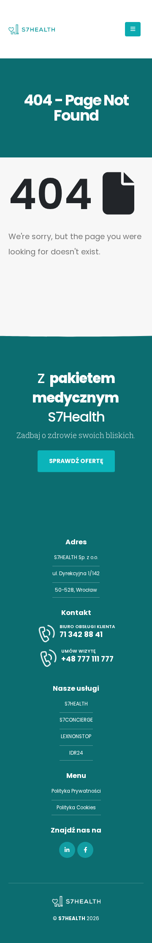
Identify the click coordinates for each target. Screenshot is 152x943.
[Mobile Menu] (133, 29)
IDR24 (76, 753)
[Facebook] (85, 850)
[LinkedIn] (67, 850)
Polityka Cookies (76, 807)
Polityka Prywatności (76, 791)
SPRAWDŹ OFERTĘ (76, 461)
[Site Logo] (31, 29)
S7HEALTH (76, 703)
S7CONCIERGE (76, 720)
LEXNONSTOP (76, 736)
